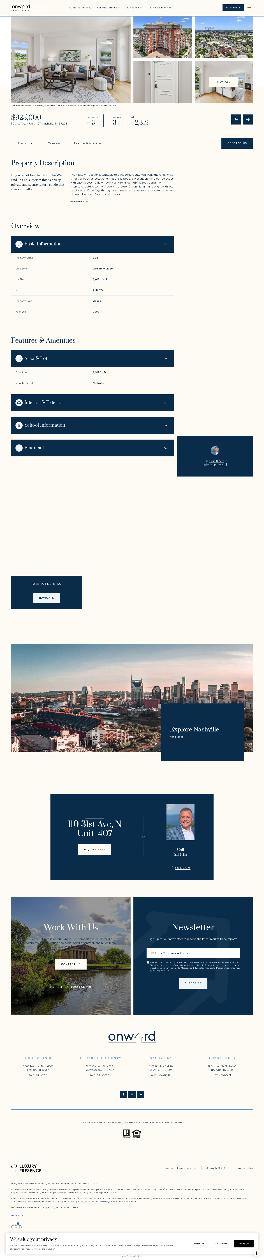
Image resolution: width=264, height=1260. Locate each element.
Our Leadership (160, 7)
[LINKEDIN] (140, 1094)
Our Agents (134, 7)
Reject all (199, 1243)
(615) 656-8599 (161, 1075)
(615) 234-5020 (99, 1075)
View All (223, 82)
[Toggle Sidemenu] (249, 7)
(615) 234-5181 (222, 1075)
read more (177, 737)
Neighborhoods (108, 7)
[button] (237, 143)
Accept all (243, 1243)
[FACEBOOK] (123, 1094)
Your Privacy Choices (132, 1256)
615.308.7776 (216, 461)
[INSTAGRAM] (132, 1094)
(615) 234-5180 (81, 987)
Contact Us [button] (233, 7)
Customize (221, 1243)
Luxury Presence (187, 1168)
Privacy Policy (162, 971)
